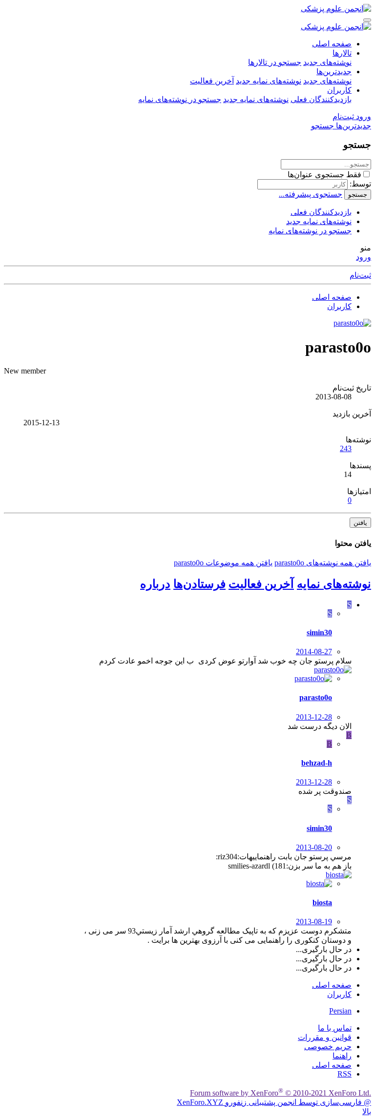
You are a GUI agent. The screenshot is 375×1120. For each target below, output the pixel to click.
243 (346, 448)
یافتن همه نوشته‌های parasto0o (322, 563)
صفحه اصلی (332, 44)
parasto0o (315, 697)
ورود (363, 257)
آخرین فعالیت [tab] (261, 584)
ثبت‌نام (360, 275)
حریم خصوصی (328, 1046)
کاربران (339, 90)
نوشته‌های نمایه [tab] (334, 584)
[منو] (367, 20)
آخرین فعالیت (212, 81)
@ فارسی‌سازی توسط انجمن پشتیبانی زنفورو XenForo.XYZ (274, 1102)
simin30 (319, 632)
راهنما (342, 1056)
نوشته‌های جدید (327, 62)
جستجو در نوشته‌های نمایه (179, 99)
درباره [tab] (155, 584)
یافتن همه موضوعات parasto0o (223, 563)
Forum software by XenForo (280, 1093)
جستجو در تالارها (274, 62)
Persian (340, 1011)
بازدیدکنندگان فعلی (321, 99)
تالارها (342, 53)
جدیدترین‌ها (334, 71)
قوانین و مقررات (325, 1037)
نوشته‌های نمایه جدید (268, 81)
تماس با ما (335, 1028)
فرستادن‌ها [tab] (199, 584)
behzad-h (316, 763)
